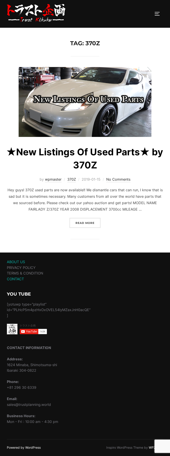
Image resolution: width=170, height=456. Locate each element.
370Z (71, 179)
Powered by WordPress (24, 447)
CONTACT (15, 279)
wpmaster (53, 179)
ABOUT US (16, 262)
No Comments (118, 179)
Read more (87, 223)
